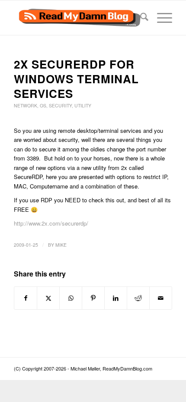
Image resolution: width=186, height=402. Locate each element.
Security (60, 105)
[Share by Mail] (161, 298)
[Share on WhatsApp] (71, 298)
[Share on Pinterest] (93, 298)
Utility (82, 105)
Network (25, 105)
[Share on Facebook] (25, 298)
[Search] (139, 17)
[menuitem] (139, 17)
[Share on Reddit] (138, 298)
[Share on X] (48, 298)
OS (43, 105)
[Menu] (160, 17)
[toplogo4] (77, 17)
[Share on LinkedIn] (116, 298)
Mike (61, 245)
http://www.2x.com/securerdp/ (51, 223)
